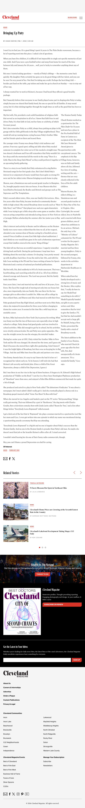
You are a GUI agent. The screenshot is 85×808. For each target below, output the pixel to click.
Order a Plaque (9, 696)
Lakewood (47, 717)
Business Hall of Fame (11, 774)
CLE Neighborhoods (11, 742)
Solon (45, 742)
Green (5, 746)
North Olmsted (49, 730)
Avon (5, 717)
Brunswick (7, 738)
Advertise (7, 692)
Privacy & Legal (9, 704)
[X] (13, 794)
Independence (8, 751)
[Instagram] (18, 794)
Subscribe (72, 17)
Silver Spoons (8, 782)
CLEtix (5, 786)
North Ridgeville (49, 734)
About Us (7, 683)
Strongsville (47, 746)
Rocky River (47, 738)
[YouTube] (27, 794)
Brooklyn (6, 734)
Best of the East (9, 766)
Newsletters (47, 766)
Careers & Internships (12, 687)
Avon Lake (7, 722)
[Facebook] (9, 794)
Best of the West (9, 770)
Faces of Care (8, 778)
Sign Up (76, 660)
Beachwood (7, 726)
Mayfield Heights (49, 722)
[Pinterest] (22, 794)
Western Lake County (51, 751)
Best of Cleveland (10, 761)
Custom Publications (11, 700)
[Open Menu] (81, 18)
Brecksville (7, 730)
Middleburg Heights (51, 726)
